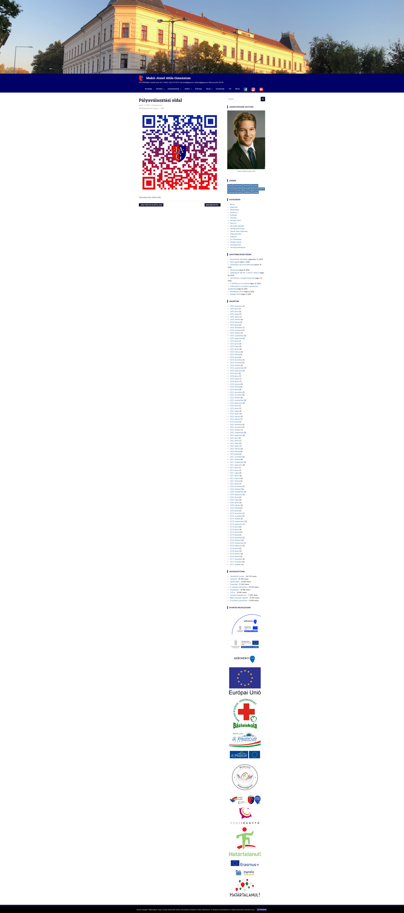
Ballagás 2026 (235, 294)
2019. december (236, 513)
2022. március (235, 449)
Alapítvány (234, 207)
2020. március (235, 505)
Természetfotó (259, 189)
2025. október (235, 333)
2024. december (236, 360)
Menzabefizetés (212, 205)
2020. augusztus (236, 495)
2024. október (235, 365)
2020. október (235, 489)
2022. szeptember (237, 433)
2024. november (236, 363)
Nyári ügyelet (235, 262)
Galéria (187, 89)
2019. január (234, 535)
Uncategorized (156, 105)
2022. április (234, 446)
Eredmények (238, 185)
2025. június (234, 344)
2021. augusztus (236, 465)
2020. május (234, 500)
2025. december (236, 328)
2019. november (236, 516)
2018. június (234, 548)
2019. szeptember (237, 521)
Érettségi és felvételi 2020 (151, 205)
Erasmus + (234, 213)
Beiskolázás (234, 210)
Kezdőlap (148, 89)
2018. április (234, 551)
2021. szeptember (237, 462)
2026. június (234, 312)
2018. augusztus (236, 546)
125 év (232, 592)
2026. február (235, 322)
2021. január (234, 484)
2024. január (234, 390)
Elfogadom (261, 909)
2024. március (235, 384)
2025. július (234, 341)
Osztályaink (234, 590)
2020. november (236, 486)
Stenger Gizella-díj (246, 189)
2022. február (235, 452)
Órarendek (234, 584)
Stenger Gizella (235, 242)
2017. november (236, 562)
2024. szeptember (237, 368)
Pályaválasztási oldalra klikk (150, 197)
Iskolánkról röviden (237, 576)
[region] (202, 37)
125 (229, 89)
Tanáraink (233, 579)
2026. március (235, 319)
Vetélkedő (247, 192)
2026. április (234, 317)
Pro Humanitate (233, 189)
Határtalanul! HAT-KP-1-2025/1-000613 (244, 273)
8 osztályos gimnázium (238, 601)
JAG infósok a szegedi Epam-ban (242, 278)
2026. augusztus (236, 306)
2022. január (234, 454)
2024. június (234, 376)
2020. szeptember (237, 492)
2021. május (234, 473)
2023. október (235, 398)
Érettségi (198, 89)
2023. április (234, 414)
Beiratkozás (234, 270)
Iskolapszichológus (237, 229)
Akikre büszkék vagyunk (239, 598)
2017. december (236, 559)
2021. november (236, 457)
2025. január (234, 357)
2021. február (235, 481)
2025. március (235, 352)
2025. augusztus (236, 338)
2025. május (234, 346)
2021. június (234, 470)
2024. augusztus (236, 371)
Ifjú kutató (254, 185)
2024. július (234, 373)
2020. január (234, 511)
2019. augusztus (236, 524)
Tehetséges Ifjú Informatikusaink (242, 265)
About (237, 89)
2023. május (234, 411)
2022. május (234, 443)
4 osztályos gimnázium (238, 587)
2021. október (235, 459)
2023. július (234, 406)
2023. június (234, 408)
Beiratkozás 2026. (236, 292)
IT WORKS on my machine (239, 284)
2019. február (235, 532)
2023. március (235, 416)
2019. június (234, 527)
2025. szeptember (237, 336)
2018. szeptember (237, 543)
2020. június (234, 497)
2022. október (235, 430)
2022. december (236, 425)
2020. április (234, 503)
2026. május (234, 314)
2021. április (234, 476)
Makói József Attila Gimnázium (168, 78)
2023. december (236, 392)
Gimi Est (233, 223)
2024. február (235, 387)
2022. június (234, 441)
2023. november (236, 395)
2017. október (235, 565)
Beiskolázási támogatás (239, 259)
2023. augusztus (236, 403)
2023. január (234, 422)
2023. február (235, 419)
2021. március (235, 478)
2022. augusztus (236, 435)
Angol (230, 185)
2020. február (235, 508)
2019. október (235, 519)
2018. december (236, 538)
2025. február (235, 355)
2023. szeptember (237, 400)
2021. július (234, 468)
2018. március (235, 554)
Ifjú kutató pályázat (237, 226)
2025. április (234, 349)
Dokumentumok (173, 89)
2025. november (236, 330)
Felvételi (159, 89)
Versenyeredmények (235, 192)
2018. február (235, 556)
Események (220, 89)
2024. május (234, 379)
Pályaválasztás (235, 234)
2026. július (234, 309)
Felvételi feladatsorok (238, 595)
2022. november (236, 427)
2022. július (234, 438)
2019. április (234, 530)
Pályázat (233, 237)
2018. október (235, 540)
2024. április (234, 381)
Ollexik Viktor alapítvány (239, 231)
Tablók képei (234, 582)
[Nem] (401, 910)
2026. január (234, 325)
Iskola (208, 89)
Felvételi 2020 (235, 221)
